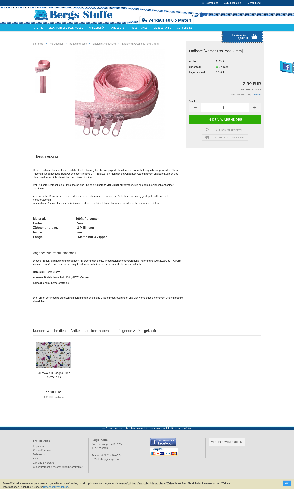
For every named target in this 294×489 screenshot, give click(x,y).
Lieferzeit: (195, 66)
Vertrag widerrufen (226, 442)
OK (287, 483)
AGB (35, 458)
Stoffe (38, 27)
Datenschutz (40, 454)
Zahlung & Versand (43, 462)
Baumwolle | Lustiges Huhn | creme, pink (53, 375)
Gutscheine (184, 27)
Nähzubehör (97, 27)
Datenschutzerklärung (55, 486)
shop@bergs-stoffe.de (112, 459)
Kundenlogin (234, 3)
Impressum (39, 446)
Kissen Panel (138, 27)
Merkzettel (255, 3)
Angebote (117, 27)
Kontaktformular (42, 450)
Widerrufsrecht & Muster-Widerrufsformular (57, 466)
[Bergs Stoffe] (79, 15)
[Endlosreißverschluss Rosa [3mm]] (120, 93)
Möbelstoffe (162, 27)
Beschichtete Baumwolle (66, 27)
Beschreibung (47, 156)
